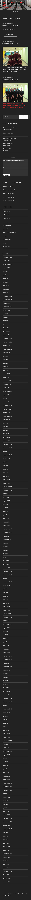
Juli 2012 (5, 758)
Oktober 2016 (6, 578)
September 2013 (7, 709)
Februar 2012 (6, 776)
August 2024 (6, 268)
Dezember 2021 (7, 381)
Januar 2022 (6, 377)
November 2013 (7, 702)
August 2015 (6, 628)
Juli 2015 (5, 631)
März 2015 (6, 645)
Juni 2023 (5, 317)
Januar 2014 (6, 695)
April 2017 (5, 557)
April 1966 (5, 808)
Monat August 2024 (8, 143)
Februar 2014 (6, 691)
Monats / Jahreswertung (9, 232)
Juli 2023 (5, 314)
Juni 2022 (5, 360)
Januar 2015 (6, 652)
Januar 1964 (6, 868)
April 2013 (5, 726)
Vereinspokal (6, 246)
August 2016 (6, 585)
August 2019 (6, 458)
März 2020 (6, 434)
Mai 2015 (5, 638)
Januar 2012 (6, 779)
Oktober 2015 (6, 621)
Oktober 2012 (6, 748)
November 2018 (7, 490)
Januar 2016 (6, 610)
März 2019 (6, 476)
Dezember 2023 (7, 296)
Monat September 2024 (9, 138)
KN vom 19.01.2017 (8, 200)
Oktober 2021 (6, 388)
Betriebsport (6, 222)
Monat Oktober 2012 (10, 25)
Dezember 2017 (7, 529)
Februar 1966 (6, 815)
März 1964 (6, 864)
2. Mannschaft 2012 (10, 43)
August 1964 (6, 857)
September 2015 (7, 624)
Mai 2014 (5, 681)
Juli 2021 (5, 398)
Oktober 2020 (6, 412)
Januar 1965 (6, 850)
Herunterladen (10, 34)
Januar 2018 (6, 525)
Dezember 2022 (7, 338)
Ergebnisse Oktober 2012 (9, 29)
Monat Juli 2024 (7, 149)
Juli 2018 (5, 504)
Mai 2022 (5, 363)
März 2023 (6, 328)
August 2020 (6, 419)
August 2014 (6, 670)
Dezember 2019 (7, 444)
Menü (16, 12)
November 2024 (7, 257)
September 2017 (7, 539)
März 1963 (6, 875)
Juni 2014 (5, 677)
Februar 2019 (6, 479)
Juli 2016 (5, 589)
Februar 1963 (6, 878)
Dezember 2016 (7, 571)
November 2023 (7, 299)
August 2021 (6, 395)
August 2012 (6, 755)
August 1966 (6, 797)
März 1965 (6, 843)
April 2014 (5, 684)
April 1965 (5, 839)
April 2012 (5, 769)
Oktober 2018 (6, 494)
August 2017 (6, 543)
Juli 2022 (5, 356)
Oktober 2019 (6, 451)
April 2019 (5, 472)
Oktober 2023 (6, 303)
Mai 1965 (5, 836)
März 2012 (6, 772)
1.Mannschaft (6, 211)
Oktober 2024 (6, 261)
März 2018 (6, 518)
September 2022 (7, 349)
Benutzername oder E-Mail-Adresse (13, 160)
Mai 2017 (5, 554)
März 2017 (6, 561)
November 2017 (7, 532)
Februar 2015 (6, 649)
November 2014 (7, 659)
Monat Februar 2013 (8, 193)
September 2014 (7, 666)
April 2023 (5, 324)
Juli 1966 (5, 801)
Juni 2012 (5, 762)
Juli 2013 (5, 716)
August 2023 (6, 310)
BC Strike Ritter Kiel (13, 4)
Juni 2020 (5, 426)
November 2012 (7, 744)
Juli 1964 (5, 861)
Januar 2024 (6, 292)
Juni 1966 (5, 804)
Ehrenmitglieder (7, 225)
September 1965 (7, 829)
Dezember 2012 (7, 741)
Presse (5, 236)
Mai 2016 (5, 596)
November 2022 (7, 342)
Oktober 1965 (6, 825)
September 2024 (7, 264)
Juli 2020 (5, 423)
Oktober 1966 (6, 793)
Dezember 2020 (7, 405)
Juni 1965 (5, 832)
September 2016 (7, 582)
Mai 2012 (5, 765)
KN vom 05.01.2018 (8, 197)
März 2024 (6, 285)
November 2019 (7, 448)
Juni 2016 (5, 592)
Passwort (5, 168)
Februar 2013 (6, 733)
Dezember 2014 (7, 656)
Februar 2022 (6, 374)
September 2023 (7, 307)
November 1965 (7, 822)
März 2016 (6, 603)
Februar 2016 (6, 606)
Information (6, 229)
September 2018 (7, 497)
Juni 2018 (5, 508)
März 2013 (6, 730)
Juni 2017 (5, 550)
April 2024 (5, 282)
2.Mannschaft (6, 215)
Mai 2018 (5, 511)
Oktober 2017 (6, 536)
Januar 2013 (6, 737)
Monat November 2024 (9, 128)
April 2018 (5, 515)
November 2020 (7, 409)
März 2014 (6, 688)
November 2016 (7, 575)
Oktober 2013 (6, 705)
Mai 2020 (5, 430)
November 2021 (7, 384)
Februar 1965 (6, 846)
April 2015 (5, 642)
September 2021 (7, 391)
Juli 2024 (5, 271)
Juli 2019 (5, 462)
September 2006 (7, 783)
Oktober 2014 (6, 663)
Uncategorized (7, 239)
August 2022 (6, 352)
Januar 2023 (6, 335)
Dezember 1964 (7, 853)
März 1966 (6, 811)
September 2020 (7, 416)
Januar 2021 (6, 402)
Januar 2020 (6, 441)
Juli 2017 (5, 547)
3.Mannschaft (6, 218)
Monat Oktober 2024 (8, 133)
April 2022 (5, 367)
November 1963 (7, 871)
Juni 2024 (5, 275)
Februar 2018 (6, 522)
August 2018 (6, 501)
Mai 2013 (5, 723)
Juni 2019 (5, 465)
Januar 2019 (6, 483)
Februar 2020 (6, 437)
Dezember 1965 (7, 818)
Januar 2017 (6, 568)
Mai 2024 (5, 278)
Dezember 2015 (7, 614)
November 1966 (7, 790)
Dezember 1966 (7, 786)
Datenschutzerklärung (9, 894)
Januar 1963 (6, 882)
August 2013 (6, 712)
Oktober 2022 (6, 345)
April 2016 (5, 599)
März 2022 (6, 370)
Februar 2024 (6, 289)
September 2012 (7, 751)
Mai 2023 (5, 321)
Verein (4, 243)
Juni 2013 (5, 719)
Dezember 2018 (7, 487)
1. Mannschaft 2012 (10, 79)
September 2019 (7, 455)
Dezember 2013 (7, 698)
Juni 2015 (5, 635)
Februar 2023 (6, 331)
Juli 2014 (5, 674)
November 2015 (7, 617)
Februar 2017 (6, 564)
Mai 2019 (5, 469)
